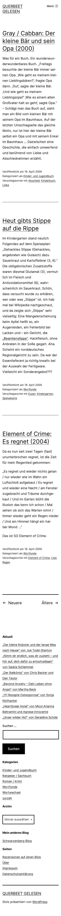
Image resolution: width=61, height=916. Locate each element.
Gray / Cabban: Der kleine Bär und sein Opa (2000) (28, 41)
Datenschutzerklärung (17, 874)
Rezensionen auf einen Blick (21, 857)
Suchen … (9, 726)
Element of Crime (39, 557)
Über (5, 862)
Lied (53, 557)
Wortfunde (29, 389)
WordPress (39, 902)
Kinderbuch (48, 180)
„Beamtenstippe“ (15, 338)
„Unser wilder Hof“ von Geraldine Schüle (30, 717)
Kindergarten (45, 393)
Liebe (5, 185)
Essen (31, 393)
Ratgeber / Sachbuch (16, 775)
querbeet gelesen (21, 893)
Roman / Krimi (12, 781)
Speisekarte (9, 398)
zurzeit (7, 798)
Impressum (10, 868)
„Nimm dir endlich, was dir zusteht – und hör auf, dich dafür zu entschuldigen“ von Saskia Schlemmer (30, 661)
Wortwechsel (11, 792)
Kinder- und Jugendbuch (38, 176)
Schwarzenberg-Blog (17, 841)
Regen (6, 562)
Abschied (34, 180)
